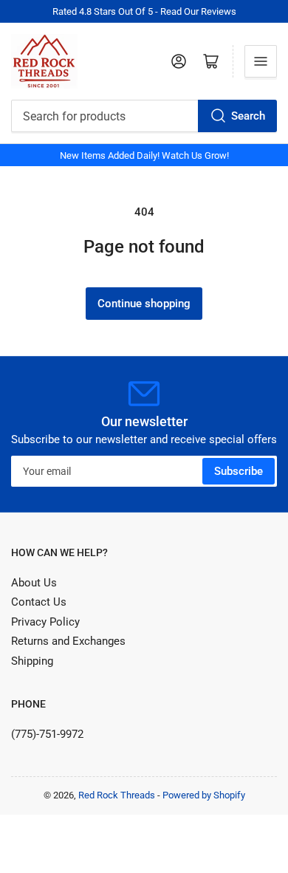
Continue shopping (144, 303)
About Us (34, 582)
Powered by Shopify (203, 795)
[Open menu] (260, 61)
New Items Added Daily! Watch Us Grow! (144, 155)
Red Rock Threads (116, 795)
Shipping (32, 661)
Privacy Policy (45, 622)
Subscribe (238, 471)
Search (248, 116)
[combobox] (144, 116)
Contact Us (38, 602)
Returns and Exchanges (68, 641)
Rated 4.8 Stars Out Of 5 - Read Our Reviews (144, 11)
